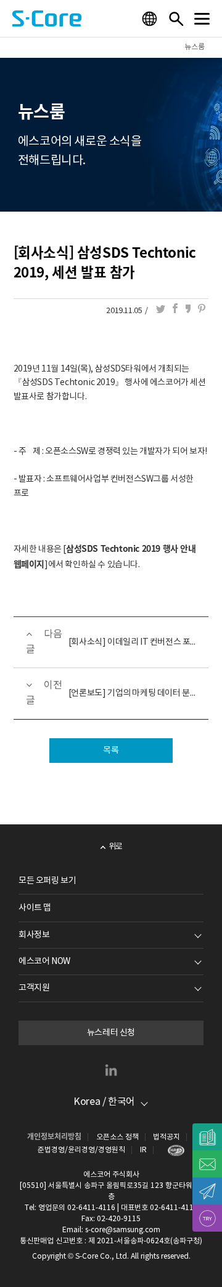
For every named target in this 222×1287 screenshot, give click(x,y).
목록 (110, 750)
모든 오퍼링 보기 (47, 881)
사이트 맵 (34, 908)
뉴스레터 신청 (111, 1033)
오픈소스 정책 (117, 1137)
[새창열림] (173, 1150)
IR (143, 1150)
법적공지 (166, 1137)
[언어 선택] (151, 18)
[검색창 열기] (175, 18)
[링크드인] (111, 1070)
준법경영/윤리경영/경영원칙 (81, 1150)
